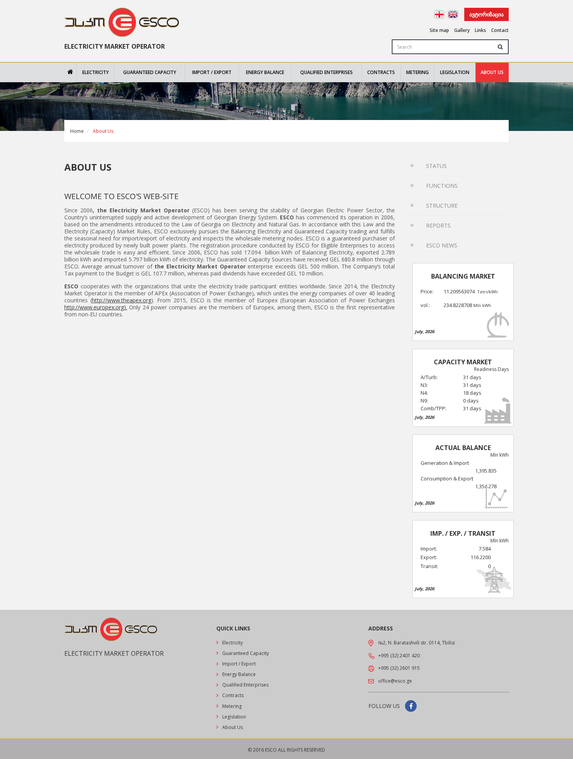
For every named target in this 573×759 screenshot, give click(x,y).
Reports (438, 225)
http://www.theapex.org (121, 300)
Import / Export (212, 72)
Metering (417, 72)
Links (480, 30)
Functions (442, 185)
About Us (492, 72)
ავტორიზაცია (486, 14)
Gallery (462, 30)
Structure (442, 205)
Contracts (381, 72)
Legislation (454, 72)
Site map (439, 30)
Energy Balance (265, 72)
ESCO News (441, 245)
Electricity (95, 72)
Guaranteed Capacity (149, 72)
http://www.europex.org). (95, 307)
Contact (500, 30)
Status (436, 165)
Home (77, 131)
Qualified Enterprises (326, 72)
